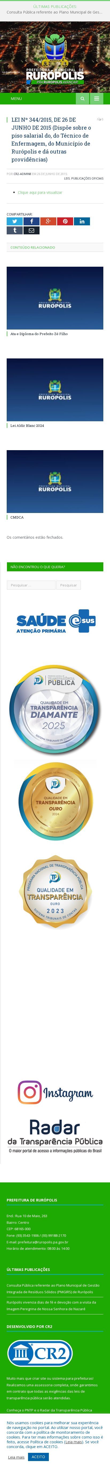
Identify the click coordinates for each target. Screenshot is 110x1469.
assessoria (43, 1385)
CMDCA (17, 517)
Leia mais (73, 1441)
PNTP (29, 1410)
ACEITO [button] (38, 1456)
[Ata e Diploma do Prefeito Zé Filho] (55, 298)
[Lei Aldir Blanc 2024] (55, 389)
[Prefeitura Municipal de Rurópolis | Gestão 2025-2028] (55, 58)
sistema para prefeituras (72, 1378)
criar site (39, 1378)
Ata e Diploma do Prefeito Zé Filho (39, 333)
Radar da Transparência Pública (66, 1410)
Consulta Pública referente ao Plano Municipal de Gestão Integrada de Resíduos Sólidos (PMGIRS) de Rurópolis (56, 12)
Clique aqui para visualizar (40, 192)
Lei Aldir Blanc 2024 (27, 425)
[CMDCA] (55, 481)
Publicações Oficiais (87, 178)
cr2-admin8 (22, 174)
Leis (67, 178)
